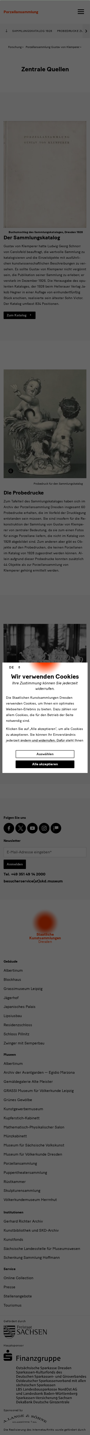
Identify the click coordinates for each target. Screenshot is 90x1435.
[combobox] (14, 668)
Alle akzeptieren (45, 764)
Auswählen (45, 754)
